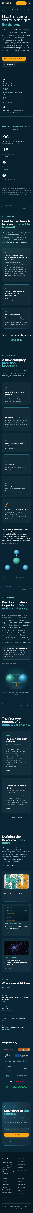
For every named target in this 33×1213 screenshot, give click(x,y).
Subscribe (16, 1134)
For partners (21, 1184)
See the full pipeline (16, 817)
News (19, 1190)
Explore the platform (10, 663)
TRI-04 (9, 809)
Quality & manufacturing (6, 1188)
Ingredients (21, 1164)
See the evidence (22, 578)
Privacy (9, 1208)
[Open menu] (29, 3)
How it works (7, 578)
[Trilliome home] (6, 3)
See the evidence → (24, 194)
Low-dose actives (7, 1192)
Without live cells (7, 1195)
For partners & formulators (14, 58)
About (20, 1181)
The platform (22, 1161)
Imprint (4, 1208)
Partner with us (21, 3)
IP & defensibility (22, 1170)
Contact (13, 1208)
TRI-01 (9, 771)
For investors (9, 64)
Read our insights (9, 865)
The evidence (5, 1184)
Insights (4, 1198)
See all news (7, 987)
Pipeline (20, 1167)
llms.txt (18, 1208)
